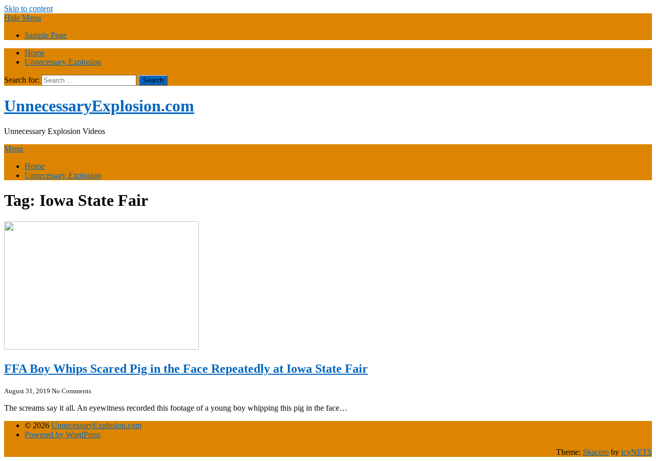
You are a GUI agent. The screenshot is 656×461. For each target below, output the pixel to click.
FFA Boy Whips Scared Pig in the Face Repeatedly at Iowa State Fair (186, 368)
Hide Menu (22, 17)
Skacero (596, 452)
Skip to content (28, 8)
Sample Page (46, 35)
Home (35, 52)
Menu (13, 148)
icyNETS (636, 452)
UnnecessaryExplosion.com (99, 106)
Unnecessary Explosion (63, 61)
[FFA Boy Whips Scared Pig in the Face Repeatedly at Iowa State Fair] (101, 346)
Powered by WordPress (62, 434)
